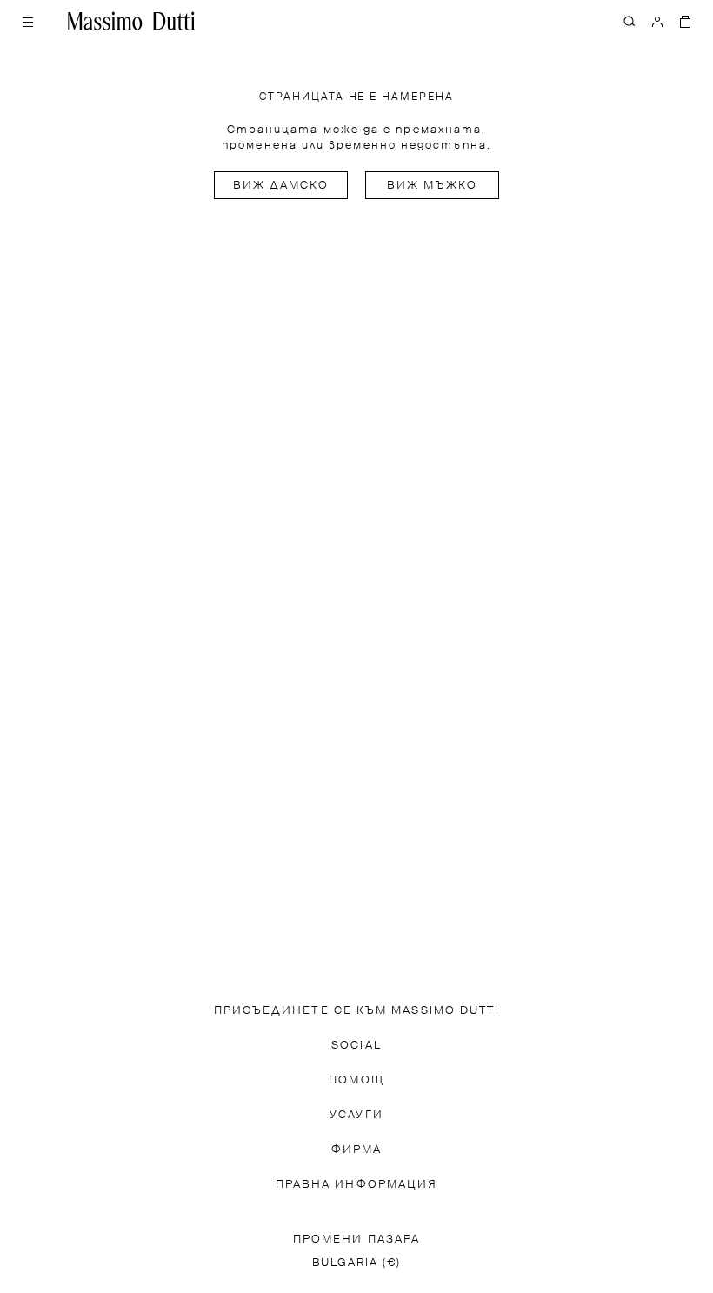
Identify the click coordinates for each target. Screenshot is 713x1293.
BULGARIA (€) (357, 1263)
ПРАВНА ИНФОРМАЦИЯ (356, 1184)
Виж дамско (281, 185)
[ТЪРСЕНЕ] (629, 20)
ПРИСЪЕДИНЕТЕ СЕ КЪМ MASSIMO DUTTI (357, 1010)
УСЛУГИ (356, 1115)
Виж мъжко (432, 185)
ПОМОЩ (356, 1080)
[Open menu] (27, 20)
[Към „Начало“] (131, 20)
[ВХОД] (657, 20)
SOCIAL (356, 1045)
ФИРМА (356, 1150)
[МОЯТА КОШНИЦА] (685, 20)
